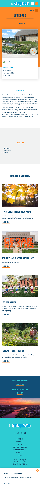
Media (20, 444)
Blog (20, 455)
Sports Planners (20, 450)
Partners (19, 442)
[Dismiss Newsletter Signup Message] (37, 470)
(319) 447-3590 (7, 75)
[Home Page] (20, 426)
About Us (20, 439)
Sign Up (20, 393)
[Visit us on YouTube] (22, 433)
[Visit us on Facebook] (15, 433)
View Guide (20, 384)
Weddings (19, 453)
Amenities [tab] (20, 143)
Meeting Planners (20, 447)
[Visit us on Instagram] (18, 433)
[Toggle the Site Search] (32, 3)
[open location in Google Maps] (13, 62)
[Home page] (20, 4)
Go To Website (20, 24)
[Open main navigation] (36, 3)
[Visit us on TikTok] (25, 433)
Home (32, 10)
